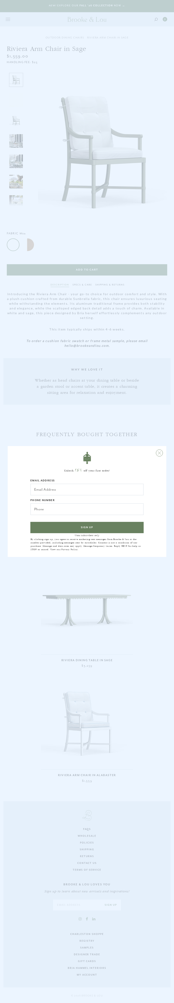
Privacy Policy (69, 549)
